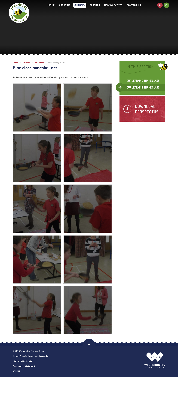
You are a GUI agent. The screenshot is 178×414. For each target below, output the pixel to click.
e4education (43, 356)
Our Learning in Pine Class (59, 62)
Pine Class (39, 62)
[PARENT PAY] (160, 5)
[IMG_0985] (37, 310)
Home (15, 62)
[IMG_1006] (87, 310)
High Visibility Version (23, 360)
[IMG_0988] (87, 259)
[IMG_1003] (37, 107)
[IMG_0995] (87, 158)
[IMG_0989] (37, 259)
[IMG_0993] (37, 209)
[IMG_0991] (87, 209)
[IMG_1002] (87, 107)
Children (26, 62)
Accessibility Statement (24, 365)
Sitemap (16, 370)
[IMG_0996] (37, 158)
